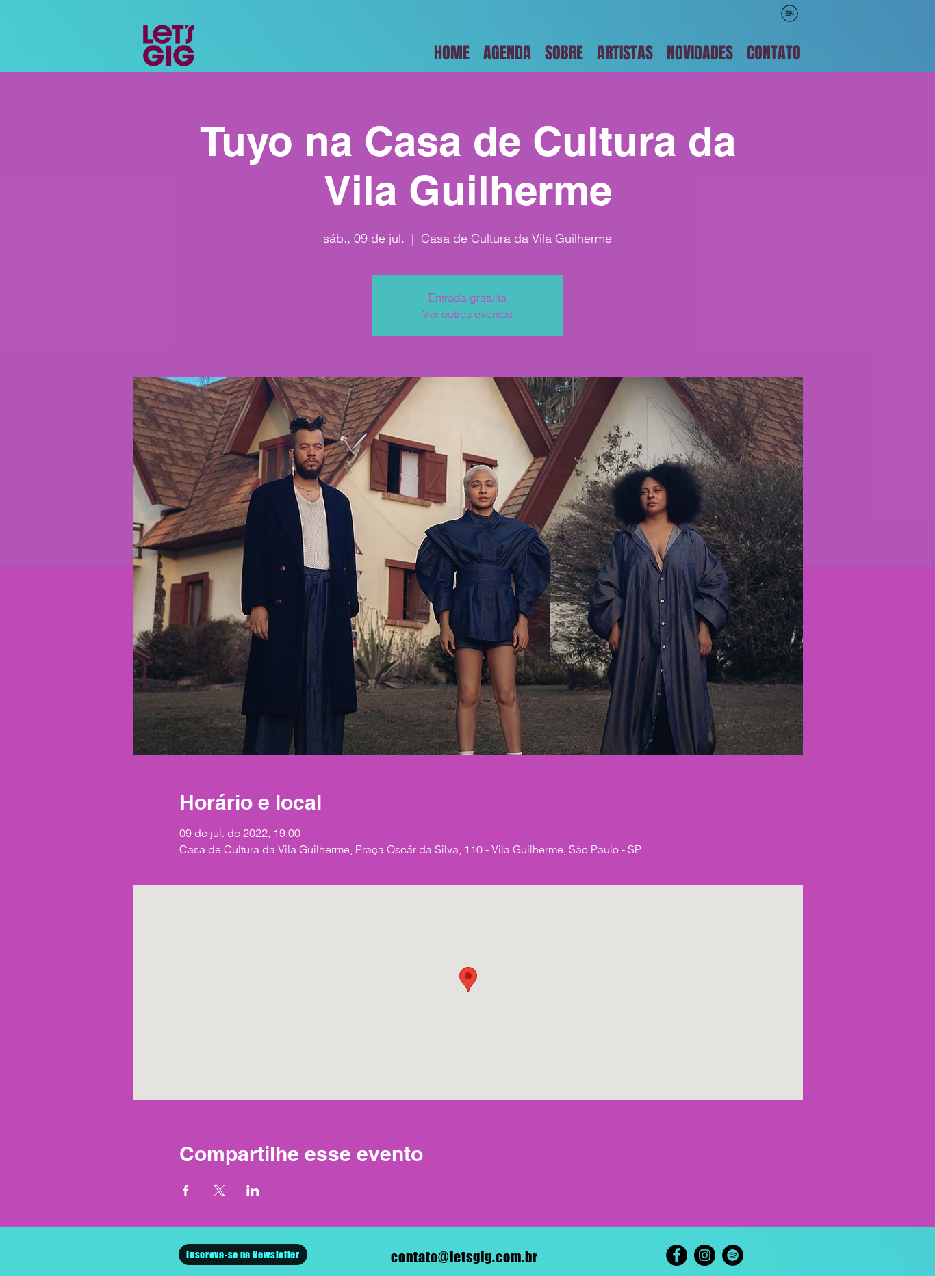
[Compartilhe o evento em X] (219, 1190)
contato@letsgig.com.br (464, 1257)
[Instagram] (704, 1255)
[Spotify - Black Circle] (732, 1255)
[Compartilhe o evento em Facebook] (185, 1190)
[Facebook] (676, 1255)
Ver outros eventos (467, 314)
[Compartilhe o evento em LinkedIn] (252, 1190)
